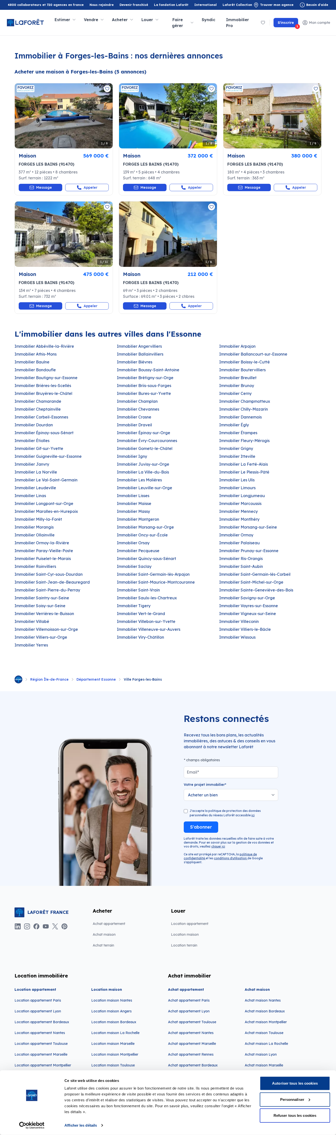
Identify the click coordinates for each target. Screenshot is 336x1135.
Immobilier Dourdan (34, 424)
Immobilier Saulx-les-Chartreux (147, 597)
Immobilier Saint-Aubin (241, 566)
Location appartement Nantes (40, 1033)
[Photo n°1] (64, 115)
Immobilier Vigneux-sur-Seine (247, 613)
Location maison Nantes (111, 1000)
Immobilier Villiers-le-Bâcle (245, 629)
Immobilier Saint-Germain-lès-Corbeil (254, 574)
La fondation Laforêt (171, 5)
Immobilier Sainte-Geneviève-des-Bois (256, 590)
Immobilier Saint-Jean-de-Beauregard (52, 582)
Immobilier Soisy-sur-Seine (40, 605)
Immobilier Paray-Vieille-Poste (44, 550)
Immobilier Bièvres (134, 361)
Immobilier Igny (132, 456)
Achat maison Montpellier (266, 1022)
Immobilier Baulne (32, 361)
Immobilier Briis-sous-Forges (144, 385)
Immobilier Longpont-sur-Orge (44, 503)
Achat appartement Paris (189, 1000)
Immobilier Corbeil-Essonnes (41, 417)
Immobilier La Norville (36, 472)
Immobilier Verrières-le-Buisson (44, 613)
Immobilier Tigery (134, 605)
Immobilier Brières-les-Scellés (43, 385)
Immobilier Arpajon (237, 346)
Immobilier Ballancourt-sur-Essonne (253, 354)
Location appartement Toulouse (41, 1043)
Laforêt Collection (237, 5)
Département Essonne (96, 679)
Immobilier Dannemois (240, 417)
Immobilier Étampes (238, 432)
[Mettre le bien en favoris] (107, 88)
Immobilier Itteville (237, 456)
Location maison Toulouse (113, 1065)
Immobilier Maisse (134, 503)
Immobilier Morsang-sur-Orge (145, 527)
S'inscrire (288, 23)
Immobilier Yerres (31, 645)
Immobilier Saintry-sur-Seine (42, 597)
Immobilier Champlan (137, 401)
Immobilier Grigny (236, 448)
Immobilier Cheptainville (38, 409)
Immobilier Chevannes (138, 409)
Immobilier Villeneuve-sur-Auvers (148, 629)
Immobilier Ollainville (35, 534)
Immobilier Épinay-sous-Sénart (44, 432)
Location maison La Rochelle (115, 1033)
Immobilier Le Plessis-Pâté (244, 472)
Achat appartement (109, 923)
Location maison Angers (111, 1011)
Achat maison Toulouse (264, 1033)
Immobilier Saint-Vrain (138, 590)
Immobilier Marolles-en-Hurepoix (46, 511)
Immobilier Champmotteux (244, 401)
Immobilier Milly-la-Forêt (38, 519)
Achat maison (104, 934)
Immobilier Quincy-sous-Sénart (146, 558)
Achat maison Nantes (263, 1000)
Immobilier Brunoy (236, 385)
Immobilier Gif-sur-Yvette (39, 448)
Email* (193, 772)
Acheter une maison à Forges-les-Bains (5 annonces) (80, 72)
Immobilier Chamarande (38, 401)
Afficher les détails (80, 1125)
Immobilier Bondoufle (35, 369)
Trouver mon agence (276, 5)
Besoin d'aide (317, 5)
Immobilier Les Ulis (237, 479)
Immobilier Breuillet (238, 377)
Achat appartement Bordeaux (193, 1065)
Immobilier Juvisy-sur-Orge (143, 464)
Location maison (185, 934)
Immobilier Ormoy (236, 534)
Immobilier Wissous (237, 637)
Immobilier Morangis (34, 527)
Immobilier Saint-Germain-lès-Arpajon (153, 574)
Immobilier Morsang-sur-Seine (248, 527)
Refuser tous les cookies (295, 1115)
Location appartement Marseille (41, 1054)
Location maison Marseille (113, 1043)
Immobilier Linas (30, 495)
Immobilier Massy (133, 511)
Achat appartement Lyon (189, 1011)
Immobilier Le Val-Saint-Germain (46, 479)
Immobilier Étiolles (32, 440)
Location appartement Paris (38, 1000)
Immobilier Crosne (134, 417)
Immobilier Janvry (32, 464)
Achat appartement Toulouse (192, 1022)
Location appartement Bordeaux (42, 1022)
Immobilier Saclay (134, 566)
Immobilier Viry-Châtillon (140, 637)
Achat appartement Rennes (191, 1054)
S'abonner (201, 827)
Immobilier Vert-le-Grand (141, 613)
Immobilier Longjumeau (242, 495)
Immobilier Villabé (32, 621)
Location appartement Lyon (38, 1011)
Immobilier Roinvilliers (35, 566)
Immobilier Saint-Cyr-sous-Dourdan (49, 574)
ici (253, 815)
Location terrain (184, 945)
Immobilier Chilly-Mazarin (243, 409)
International (205, 5)
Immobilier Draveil (134, 424)
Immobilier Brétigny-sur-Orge (145, 377)
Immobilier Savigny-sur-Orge (247, 597)
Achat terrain (103, 945)
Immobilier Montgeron (138, 519)
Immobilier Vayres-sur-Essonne (248, 605)
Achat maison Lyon (261, 1054)
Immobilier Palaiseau (239, 542)
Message (44, 187)
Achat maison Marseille (264, 1065)
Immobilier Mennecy (238, 511)
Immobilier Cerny (235, 393)
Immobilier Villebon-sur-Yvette (146, 621)
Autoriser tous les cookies (295, 1083)
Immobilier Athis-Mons (36, 354)
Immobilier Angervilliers (139, 346)
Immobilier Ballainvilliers (140, 354)
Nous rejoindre (102, 5)
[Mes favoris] (262, 22)
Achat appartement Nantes (191, 1033)
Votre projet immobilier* (205, 784)
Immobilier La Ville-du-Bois (143, 472)
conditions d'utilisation (230, 858)
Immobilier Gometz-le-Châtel (144, 448)
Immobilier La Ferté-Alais (243, 464)
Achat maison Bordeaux (265, 1011)
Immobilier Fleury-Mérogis (244, 440)
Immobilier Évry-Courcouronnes (147, 440)
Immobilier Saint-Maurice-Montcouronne (156, 582)
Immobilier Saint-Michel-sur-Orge (251, 582)
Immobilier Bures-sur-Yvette (144, 393)
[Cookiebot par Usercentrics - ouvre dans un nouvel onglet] (31, 1125)
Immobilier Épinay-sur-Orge (143, 432)
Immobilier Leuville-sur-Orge (144, 487)
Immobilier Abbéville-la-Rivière (44, 346)
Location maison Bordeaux (113, 1022)
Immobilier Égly (234, 424)
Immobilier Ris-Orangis (241, 558)
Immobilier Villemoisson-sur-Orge (46, 629)
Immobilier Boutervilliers (242, 369)
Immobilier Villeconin (239, 621)
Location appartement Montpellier (43, 1065)
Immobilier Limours (237, 487)
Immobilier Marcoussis (240, 503)
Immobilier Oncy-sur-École (142, 534)
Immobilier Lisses (133, 495)
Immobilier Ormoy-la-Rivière (42, 542)
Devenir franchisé (134, 5)
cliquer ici (218, 846)
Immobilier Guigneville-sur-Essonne (48, 456)
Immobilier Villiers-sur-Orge (41, 637)
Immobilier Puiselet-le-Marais (43, 558)
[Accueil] (18, 679)
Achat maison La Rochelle (266, 1043)
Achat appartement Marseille (192, 1043)
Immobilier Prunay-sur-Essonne (248, 550)
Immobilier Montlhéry (239, 519)
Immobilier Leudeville (35, 487)
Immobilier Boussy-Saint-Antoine (148, 369)
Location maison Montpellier (114, 1054)
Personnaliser (292, 1099)
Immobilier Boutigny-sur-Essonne (46, 377)
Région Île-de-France (49, 679)
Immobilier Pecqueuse (138, 550)
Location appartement (189, 923)
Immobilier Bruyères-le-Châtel (43, 393)
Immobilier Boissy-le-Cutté (244, 361)
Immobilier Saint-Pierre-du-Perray (47, 590)
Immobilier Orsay (133, 542)
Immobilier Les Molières (139, 479)
